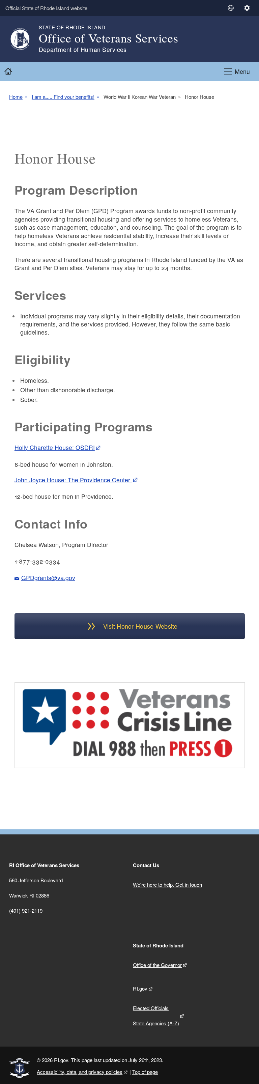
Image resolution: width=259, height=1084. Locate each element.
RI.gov (140, 988)
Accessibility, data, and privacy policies (79, 1071)
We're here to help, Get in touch (167, 884)
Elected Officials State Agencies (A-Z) (156, 1015)
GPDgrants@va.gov (48, 577)
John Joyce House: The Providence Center (73, 480)
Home (16, 96)
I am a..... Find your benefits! (63, 96)
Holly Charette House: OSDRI (55, 447)
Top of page (145, 1071)
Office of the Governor (157, 964)
